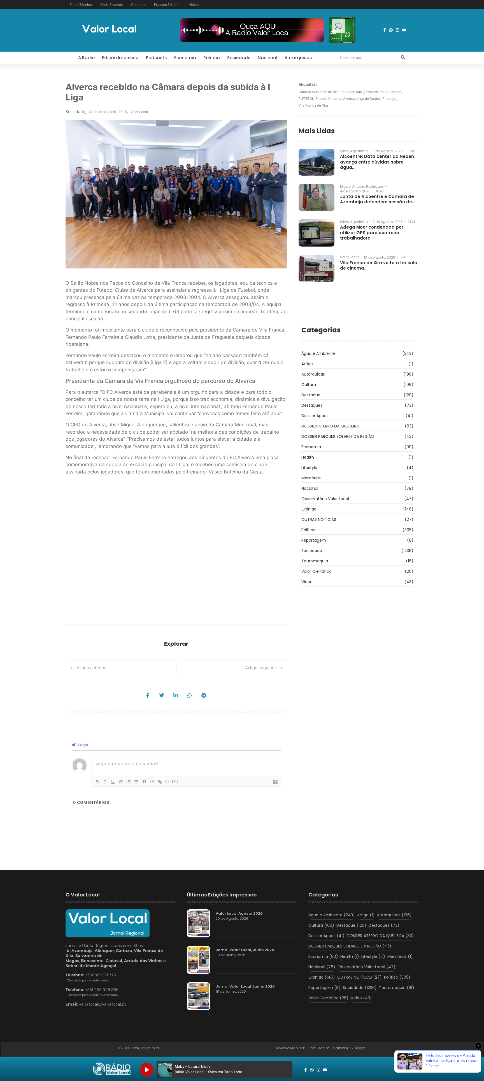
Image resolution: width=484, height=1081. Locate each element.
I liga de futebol (369, 98)
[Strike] (121, 781)
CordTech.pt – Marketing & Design (337, 1048)
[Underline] (113, 781)
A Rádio (86, 58)
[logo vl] (109, 29)
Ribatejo (389, 98)
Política (211, 58)
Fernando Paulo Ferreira (383, 92)
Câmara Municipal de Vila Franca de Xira (331, 92)
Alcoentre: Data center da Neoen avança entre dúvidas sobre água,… (377, 162)
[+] (175, 781)
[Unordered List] (136, 781)
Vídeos (194, 5)
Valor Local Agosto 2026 (239, 913)
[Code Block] (152, 781)
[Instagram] (397, 30)
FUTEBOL (307, 98)
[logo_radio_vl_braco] (111, 1069)
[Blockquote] (144, 781)
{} (167, 781)
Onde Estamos (111, 5)
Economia (185, 58)
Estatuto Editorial (167, 5)
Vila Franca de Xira (313, 105)
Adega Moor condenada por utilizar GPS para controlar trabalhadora (371, 232)
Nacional (267, 58)
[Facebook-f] (385, 30)
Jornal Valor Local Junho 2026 (245, 986)
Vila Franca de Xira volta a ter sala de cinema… (378, 265)
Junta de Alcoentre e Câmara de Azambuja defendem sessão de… (377, 199)
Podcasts (156, 58)
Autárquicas (298, 58)
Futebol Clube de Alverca (336, 98)
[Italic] (105, 781)
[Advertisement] (176, 551)
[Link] (160, 781)
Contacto (138, 5)
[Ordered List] (128, 781)
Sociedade (238, 58)
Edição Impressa (120, 58)
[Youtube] (404, 30)
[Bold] (97, 781)
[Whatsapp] (391, 30)
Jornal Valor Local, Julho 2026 (245, 950)
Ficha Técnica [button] (81, 5)
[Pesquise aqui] (403, 57)
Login (82, 744)
